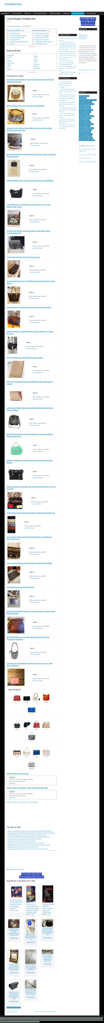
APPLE (39, 874)
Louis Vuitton (10, 55)
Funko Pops (27, 13)
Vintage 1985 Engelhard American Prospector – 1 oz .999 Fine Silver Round (67, 68)
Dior (8, 67)
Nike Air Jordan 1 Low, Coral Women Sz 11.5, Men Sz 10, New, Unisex (25, 839)
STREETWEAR (23, 876)
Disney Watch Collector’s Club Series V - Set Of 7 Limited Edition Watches (67, 115)
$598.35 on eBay (14, 972)
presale (89, 130)
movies (88, 126)
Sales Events (4, 13)
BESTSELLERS (25, 874)
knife (89, 118)
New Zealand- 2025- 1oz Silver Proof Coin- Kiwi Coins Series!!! (23, 847)
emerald (62, 87)
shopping (82, 136)
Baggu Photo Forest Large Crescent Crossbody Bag (25, 106)
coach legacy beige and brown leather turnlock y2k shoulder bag (31, 513)
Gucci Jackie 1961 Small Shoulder (18, 35)
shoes (90, 134)
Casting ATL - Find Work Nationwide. (88, 154)
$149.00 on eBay (47, 937)
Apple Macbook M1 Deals (40, 13)
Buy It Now (12, 783)
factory (91, 104)
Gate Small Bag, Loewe (41, 43)
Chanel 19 (12, 43)
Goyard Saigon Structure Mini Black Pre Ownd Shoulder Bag (29, 307)
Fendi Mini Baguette (15, 33)
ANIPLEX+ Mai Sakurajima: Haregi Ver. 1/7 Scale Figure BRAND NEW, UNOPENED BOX (30, 831)
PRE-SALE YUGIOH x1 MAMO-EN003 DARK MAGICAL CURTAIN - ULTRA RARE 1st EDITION (16, 904)
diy (86, 104)
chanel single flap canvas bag (18, 773)
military (81, 126)
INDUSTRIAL (30, 876)
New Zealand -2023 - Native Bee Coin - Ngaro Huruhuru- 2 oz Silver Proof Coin (27, 849)
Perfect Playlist (89, 146)
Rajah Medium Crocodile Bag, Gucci (44, 41)
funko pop (89, 110)
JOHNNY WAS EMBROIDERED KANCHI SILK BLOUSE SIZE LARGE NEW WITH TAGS (29, 837)
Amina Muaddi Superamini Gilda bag (20, 587)
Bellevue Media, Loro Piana (42, 33)
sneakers (88, 136)
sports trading (83, 138)
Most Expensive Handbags (13, 26)
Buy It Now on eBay (38, 96)
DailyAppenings (13, 4)
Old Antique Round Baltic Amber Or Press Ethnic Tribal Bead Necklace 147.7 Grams (67, 109)
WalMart (14, 802)
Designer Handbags (78, 13)
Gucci (8, 59)
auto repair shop (84, 100)
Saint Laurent (10, 63)
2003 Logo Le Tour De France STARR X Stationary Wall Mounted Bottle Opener (67, 121)
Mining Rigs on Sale (12, 1011)
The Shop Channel (33, 802)
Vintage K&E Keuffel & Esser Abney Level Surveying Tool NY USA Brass (67, 91)
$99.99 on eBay (47, 964)
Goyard (36, 60)
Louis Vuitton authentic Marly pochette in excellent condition (29, 563)
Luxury (9, 21)
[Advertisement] (72, 6)
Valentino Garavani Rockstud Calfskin (19, 41)
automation (82, 98)
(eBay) (16, 910)
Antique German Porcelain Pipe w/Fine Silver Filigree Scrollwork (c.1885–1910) (67, 126)
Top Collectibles (16, 13)
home (87, 114)
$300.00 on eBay (31, 942)
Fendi (35, 58)
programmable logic (84, 132)
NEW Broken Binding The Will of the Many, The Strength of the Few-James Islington (29, 845)
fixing (88, 106)
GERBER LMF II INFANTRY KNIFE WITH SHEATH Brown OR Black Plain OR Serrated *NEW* (67, 47)
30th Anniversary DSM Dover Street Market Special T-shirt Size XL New (26, 843)
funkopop (82, 110)
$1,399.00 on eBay (14, 1001)
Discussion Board (91, 13)
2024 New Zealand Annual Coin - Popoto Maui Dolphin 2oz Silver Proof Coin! (27, 835)
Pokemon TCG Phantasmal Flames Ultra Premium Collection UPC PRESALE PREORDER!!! (66, 62)
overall (41, 30)
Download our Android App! (15, 869)
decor (81, 104)
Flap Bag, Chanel (39, 37)
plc (92, 128)
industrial (90, 116)
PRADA (36, 56)
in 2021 (15, 30)
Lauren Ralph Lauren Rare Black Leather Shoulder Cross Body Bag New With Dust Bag (47, 931)
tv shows (91, 140)
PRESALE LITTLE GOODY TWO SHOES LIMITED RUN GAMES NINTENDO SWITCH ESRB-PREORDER (32, 908)
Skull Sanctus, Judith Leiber (42, 35)
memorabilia (89, 124)
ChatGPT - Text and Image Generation (88, 161)
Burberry (9, 69)
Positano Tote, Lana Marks (42, 39)
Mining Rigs (66, 13)
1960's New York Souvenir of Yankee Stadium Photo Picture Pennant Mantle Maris (47, 958)
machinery (82, 122)
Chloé (35, 62)
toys (90, 138)
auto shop (93, 100)
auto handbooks (84, 96)
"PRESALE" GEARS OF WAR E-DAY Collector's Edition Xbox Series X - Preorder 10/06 (48, 908)
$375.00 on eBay (30, 997)
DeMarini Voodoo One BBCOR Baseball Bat (45, 1011)
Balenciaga (37, 68)
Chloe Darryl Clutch (15, 39)
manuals (82, 124)
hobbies (81, 114)
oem (88, 128)
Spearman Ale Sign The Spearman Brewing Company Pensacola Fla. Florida (66, 83)
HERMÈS (9, 61)
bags (8, 1007)
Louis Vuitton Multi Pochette (17, 37)
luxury (18, 1007)
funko (89, 108)
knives (81, 120)
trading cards (83, 140)
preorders (82, 130)
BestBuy (9, 802)
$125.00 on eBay (30, 972)
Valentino (36, 64)
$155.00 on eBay (14, 938)
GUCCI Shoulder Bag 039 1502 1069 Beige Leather (25, 358)
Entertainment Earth (22, 802)
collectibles (88, 102)
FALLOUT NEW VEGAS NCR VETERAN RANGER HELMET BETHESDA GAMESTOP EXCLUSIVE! (31, 833)
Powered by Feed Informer (52, 850)
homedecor (82, 116)
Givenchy (36, 66)
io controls (82, 118)
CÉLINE (9, 65)
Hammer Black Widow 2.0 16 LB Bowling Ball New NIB (21, 841)
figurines (82, 106)
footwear (82, 108)
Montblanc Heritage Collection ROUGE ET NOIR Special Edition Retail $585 (67, 104)
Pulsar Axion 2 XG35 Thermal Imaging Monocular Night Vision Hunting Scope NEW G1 (13, 995)
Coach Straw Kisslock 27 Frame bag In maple (23, 257)
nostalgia (82, 128)
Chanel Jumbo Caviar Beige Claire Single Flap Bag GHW (27, 788)
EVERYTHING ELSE (39, 876)
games (81, 112)
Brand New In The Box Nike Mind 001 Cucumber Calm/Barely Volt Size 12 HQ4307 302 (13, 932)
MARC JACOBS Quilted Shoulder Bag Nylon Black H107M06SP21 (30, 181)
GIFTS (31, 874)
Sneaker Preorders (55, 13)
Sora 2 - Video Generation (85, 158)
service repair (83, 134)
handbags (13, 1007)
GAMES (35, 874)
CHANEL (9, 57)
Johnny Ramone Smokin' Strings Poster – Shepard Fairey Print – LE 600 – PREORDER (67, 57)
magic (89, 122)
